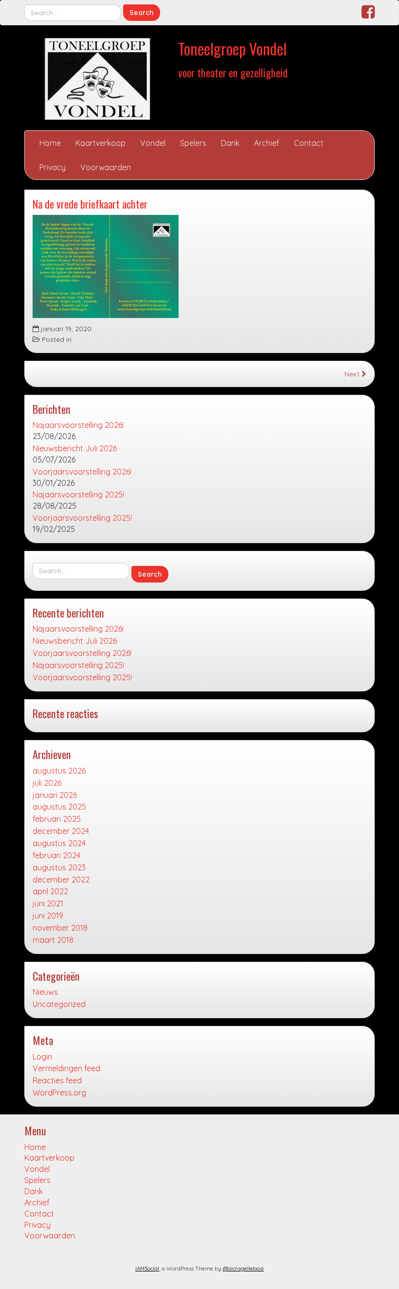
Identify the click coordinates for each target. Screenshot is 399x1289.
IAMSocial (147, 1268)
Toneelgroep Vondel (232, 48)
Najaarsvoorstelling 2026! (78, 425)
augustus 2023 (59, 867)
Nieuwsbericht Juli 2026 (75, 448)
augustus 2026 (59, 771)
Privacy (52, 167)
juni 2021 (48, 903)
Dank (230, 143)
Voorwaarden (105, 167)
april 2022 (50, 891)
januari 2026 (55, 795)
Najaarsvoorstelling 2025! (78, 494)
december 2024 (61, 831)
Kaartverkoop (100, 143)
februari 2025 (57, 819)
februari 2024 (56, 855)
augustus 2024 (59, 843)
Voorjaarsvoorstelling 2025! (82, 518)
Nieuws (45, 992)
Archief (266, 143)
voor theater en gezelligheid (233, 72)
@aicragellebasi (243, 1268)
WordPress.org (59, 1092)
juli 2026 (47, 783)
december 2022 (61, 879)
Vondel (152, 143)
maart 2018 (53, 940)
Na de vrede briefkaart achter (90, 203)
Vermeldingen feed (66, 1068)
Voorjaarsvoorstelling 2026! (82, 472)
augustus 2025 (59, 807)
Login (42, 1056)
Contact (309, 143)
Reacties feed (57, 1080)
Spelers (193, 143)
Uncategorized (59, 1004)
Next (353, 374)
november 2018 (60, 928)
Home (50, 143)
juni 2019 (48, 915)
